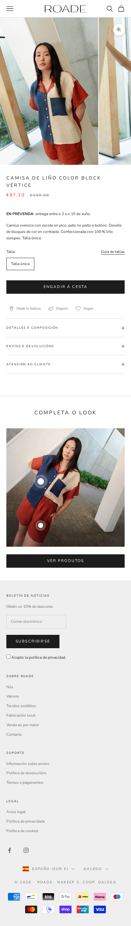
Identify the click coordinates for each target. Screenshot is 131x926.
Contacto (14, 734)
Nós (9, 687)
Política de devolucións (26, 772)
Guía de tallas (113, 251)
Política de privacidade (25, 821)
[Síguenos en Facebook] (9, 850)
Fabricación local (21, 715)
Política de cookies (22, 830)
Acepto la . (38, 657)
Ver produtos (65, 560)
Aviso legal (16, 811)
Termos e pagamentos (25, 782)
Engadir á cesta (65, 286)
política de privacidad (47, 657)
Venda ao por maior (22, 724)
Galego (93, 868)
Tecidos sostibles (21, 705)
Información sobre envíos (27, 763)
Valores (12, 696)
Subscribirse (33, 641)
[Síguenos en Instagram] (26, 850)
